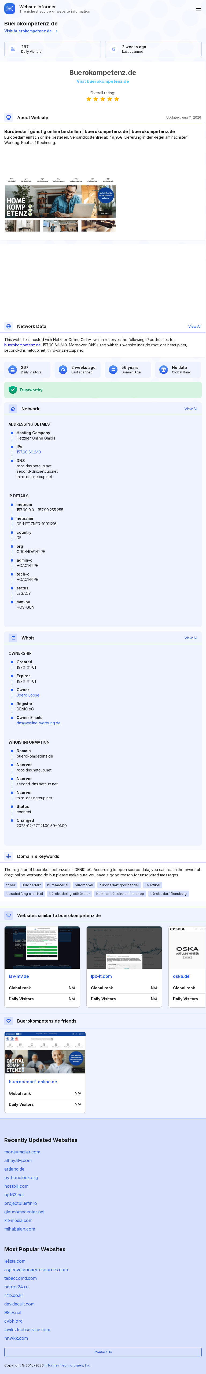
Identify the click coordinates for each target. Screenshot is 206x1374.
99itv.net (12, 1312)
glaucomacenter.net (24, 1211)
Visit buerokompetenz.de (28, 31)
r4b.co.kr (13, 1295)
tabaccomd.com (20, 1278)
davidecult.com (19, 1304)
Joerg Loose (28, 695)
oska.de (181, 976)
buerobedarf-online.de (33, 1081)
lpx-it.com (101, 976)
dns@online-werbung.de (39, 723)
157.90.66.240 (29, 452)
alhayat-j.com (18, 1160)
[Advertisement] (102, 161)
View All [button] (194, 326)
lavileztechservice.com (27, 1329)
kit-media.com (18, 1220)
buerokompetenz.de (22, 345)
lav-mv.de (19, 976)
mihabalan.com (19, 1229)
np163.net (14, 1194)
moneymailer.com (22, 1152)
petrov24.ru (16, 1286)
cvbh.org (13, 1321)
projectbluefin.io (20, 1203)
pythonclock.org (21, 1177)
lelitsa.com (14, 1261)
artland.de (14, 1169)
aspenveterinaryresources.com (36, 1269)
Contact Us (103, 1352)
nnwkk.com (16, 1338)
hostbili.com (16, 1186)
